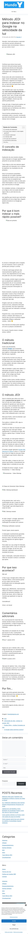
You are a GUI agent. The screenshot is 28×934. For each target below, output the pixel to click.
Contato (4, 876)
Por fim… (6, 142)
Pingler (10, 348)
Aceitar (14, 921)
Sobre (4, 869)
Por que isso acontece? (10, 138)
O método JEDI (8, 136)
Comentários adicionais (10, 140)
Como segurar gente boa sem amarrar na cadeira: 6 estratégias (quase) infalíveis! (13, 820)
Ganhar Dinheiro (6, 847)
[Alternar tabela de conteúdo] (22, 127)
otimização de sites (9, 721)
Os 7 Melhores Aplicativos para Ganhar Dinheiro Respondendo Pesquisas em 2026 (13, 804)
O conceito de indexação (10, 129)
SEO (5, 718)
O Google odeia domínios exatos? (14, 729)
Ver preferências (14, 928)
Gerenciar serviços (13, 917)
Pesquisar (5, 781)
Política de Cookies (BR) (9, 874)
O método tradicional (9, 135)
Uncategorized (6, 857)
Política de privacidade (17, 932)
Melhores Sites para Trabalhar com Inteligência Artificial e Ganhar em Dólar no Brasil (13, 798)
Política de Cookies (9, 932)
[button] (26, 905)
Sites (3, 852)
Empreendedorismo (7, 845)
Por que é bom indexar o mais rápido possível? (13, 132)
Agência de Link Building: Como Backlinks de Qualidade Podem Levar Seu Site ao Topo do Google (13, 810)
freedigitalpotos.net (13, 714)
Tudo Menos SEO (7, 855)
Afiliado (4, 843)
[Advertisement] (14, 247)
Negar (14, 924)
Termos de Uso (6, 871)
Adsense (4, 840)
